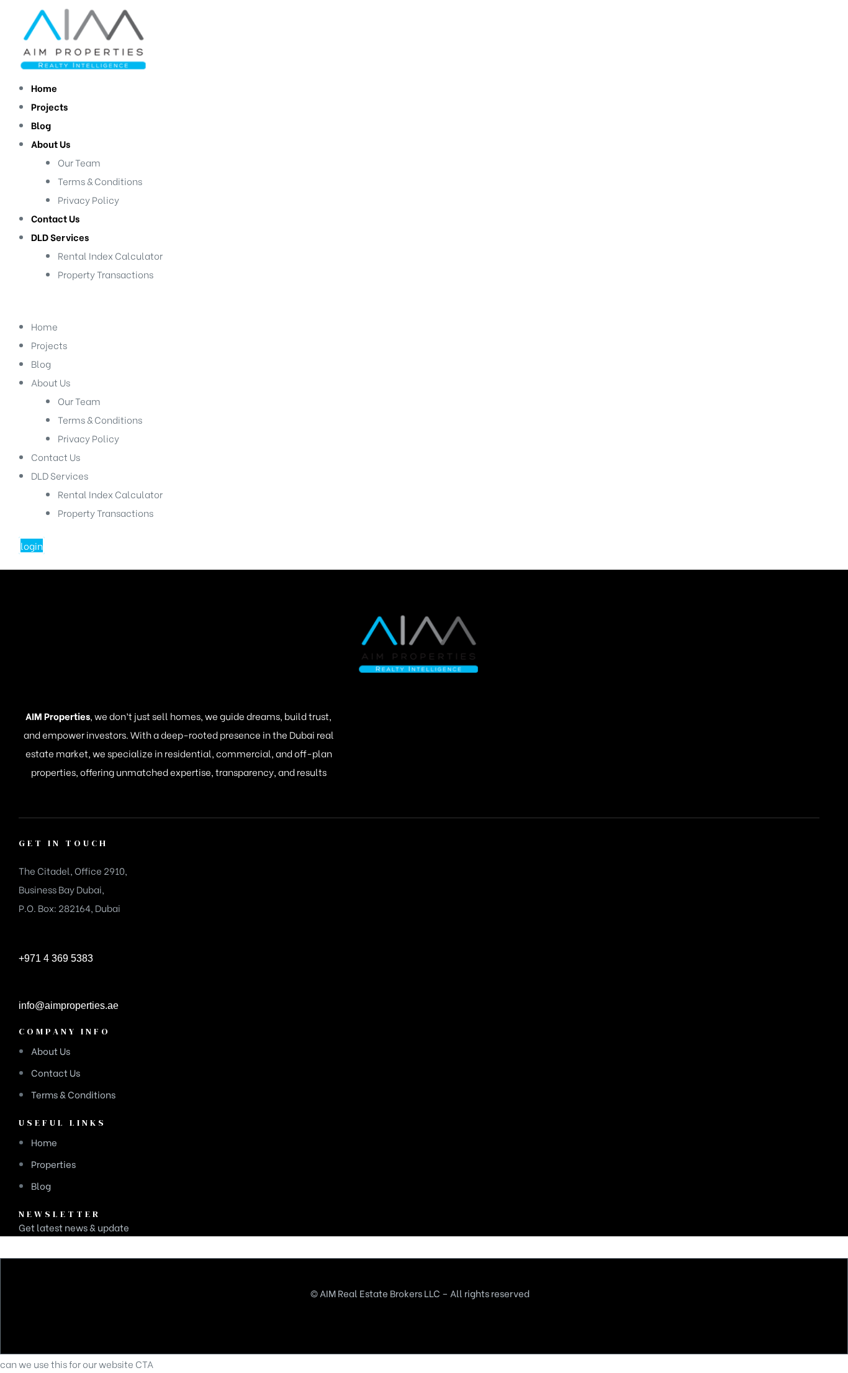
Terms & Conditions (100, 419)
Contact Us (55, 456)
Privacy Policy (88, 438)
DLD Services (59, 475)
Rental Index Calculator (110, 494)
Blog (41, 363)
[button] (32, 545)
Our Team (79, 401)
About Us (50, 382)
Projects (49, 345)
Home (44, 326)
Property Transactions (105, 512)
